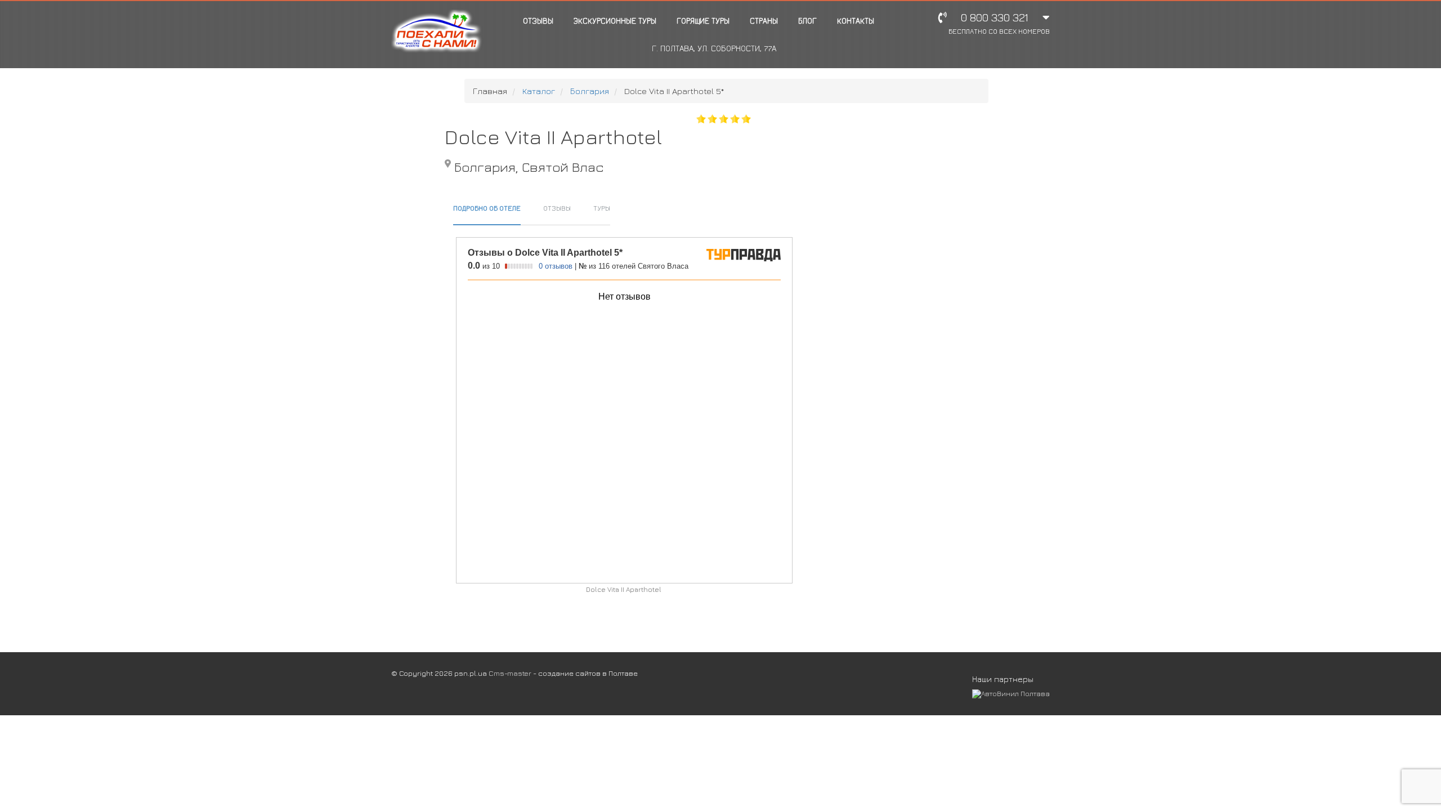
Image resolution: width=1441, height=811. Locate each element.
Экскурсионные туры (615, 20)
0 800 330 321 (999, 23)
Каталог (538, 91)
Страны (764, 20)
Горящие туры (703, 20)
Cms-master (510, 673)
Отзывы (538, 20)
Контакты (855, 20)
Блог (807, 20)
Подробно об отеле (487, 207)
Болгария (589, 91)
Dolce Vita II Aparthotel (623, 589)
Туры (601, 207)
